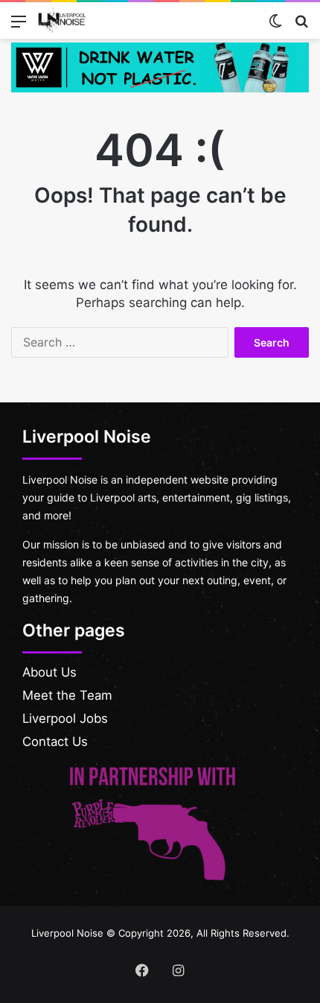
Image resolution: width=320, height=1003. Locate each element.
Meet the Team (67, 695)
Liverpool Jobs (65, 718)
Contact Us (55, 741)
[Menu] (18, 26)
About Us (49, 672)
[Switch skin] (275, 26)
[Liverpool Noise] (61, 20)
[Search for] (301, 26)
